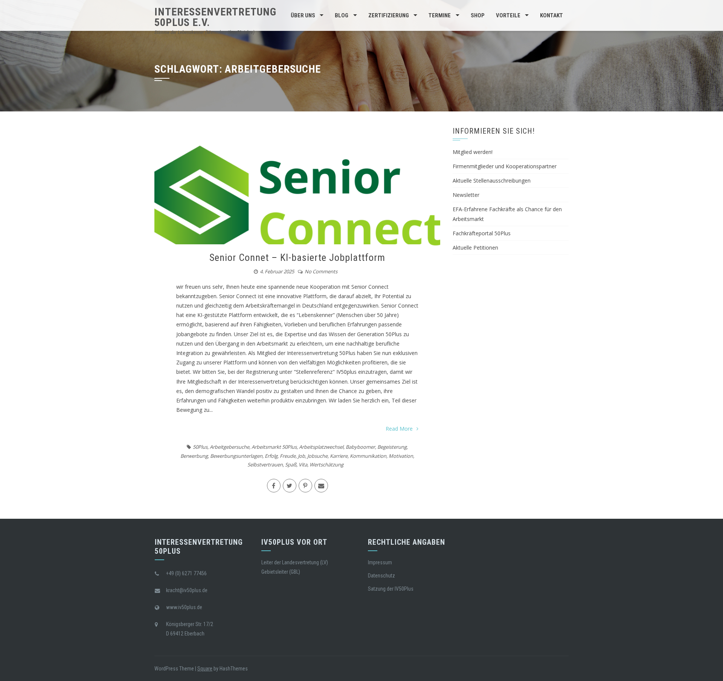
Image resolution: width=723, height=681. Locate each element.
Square (204, 669)
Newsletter (466, 194)
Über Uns (303, 15)
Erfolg (271, 455)
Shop (478, 15)
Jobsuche (317, 455)
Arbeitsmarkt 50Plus (274, 446)
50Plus (200, 446)
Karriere (339, 455)
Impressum (380, 562)
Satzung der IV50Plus (390, 589)
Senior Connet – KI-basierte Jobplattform (297, 257)
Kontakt (551, 15)
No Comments (321, 271)
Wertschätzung (326, 464)
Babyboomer (360, 446)
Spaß (290, 464)
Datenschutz (381, 576)
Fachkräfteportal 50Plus (482, 233)
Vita (303, 464)
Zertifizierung (388, 15)
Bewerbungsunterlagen (236, 455)
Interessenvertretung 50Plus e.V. (215, 17)
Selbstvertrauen (265, 464)
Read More (399, 428)
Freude (288, 455)
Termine (440, 15)
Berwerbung (194, 455)
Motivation (401, 455)
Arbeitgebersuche (229, 446)
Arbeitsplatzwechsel (321, 446)
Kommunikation (368, 455)
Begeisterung (392, 446)
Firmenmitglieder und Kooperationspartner (505, 166)
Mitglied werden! (473, 151)
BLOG (341, 15)
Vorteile (508, 15)
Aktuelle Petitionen (475, 247)
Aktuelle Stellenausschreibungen (492, 180)
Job (301, 455)
